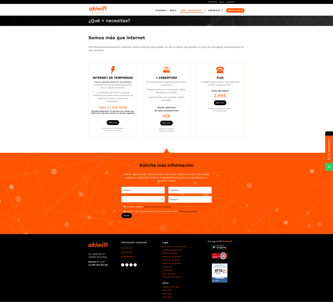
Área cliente (235, 10)
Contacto (230, 2)
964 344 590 (127, 252)
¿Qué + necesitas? (191, 11)
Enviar (127, 215)
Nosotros (212, 2)
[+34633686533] (329, 167)
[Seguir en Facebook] (122, 264)
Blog (222, 2)
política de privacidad (188, 211)
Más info (113, 122)
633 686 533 (127, 248)
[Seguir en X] (126, 264)
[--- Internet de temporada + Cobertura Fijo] (143, 199)
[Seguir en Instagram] (135, 264)
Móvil (173, 11)
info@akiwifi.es (128, 256)
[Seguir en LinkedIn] (131, 264)
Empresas (214, 11)
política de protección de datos (157, 206)
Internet (160, 11)
